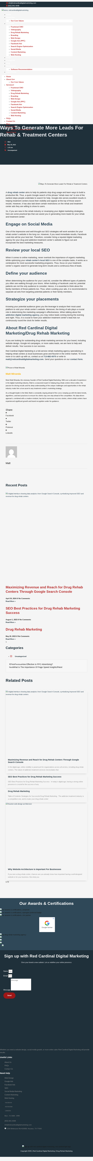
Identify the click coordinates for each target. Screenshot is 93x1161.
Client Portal (11, 72)
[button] (40, 414)
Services (9, 24)
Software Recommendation (21, 69)
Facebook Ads (16, 44)
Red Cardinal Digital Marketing (44, 1151)
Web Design (15, 38)
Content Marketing (18, 52)
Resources (10, 66)
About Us (10, 17)
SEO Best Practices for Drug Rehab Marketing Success (34, 777)
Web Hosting (16, 55)
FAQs (8, 57)
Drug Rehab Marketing (20, 32)
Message (7, 990)
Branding (14, 35)
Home (8, 15)
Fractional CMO (17, 27)
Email (5, 976)
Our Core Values (17, 21)
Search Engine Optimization (22, 46)
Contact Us (10, 60)
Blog (8, 63)
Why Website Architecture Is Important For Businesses (34, 869)
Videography (16, 30)
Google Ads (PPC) (18, 41)
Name (5, 971)
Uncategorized (12, 150)
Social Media (16, 49)
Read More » (11, 601)
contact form (76, 359)
